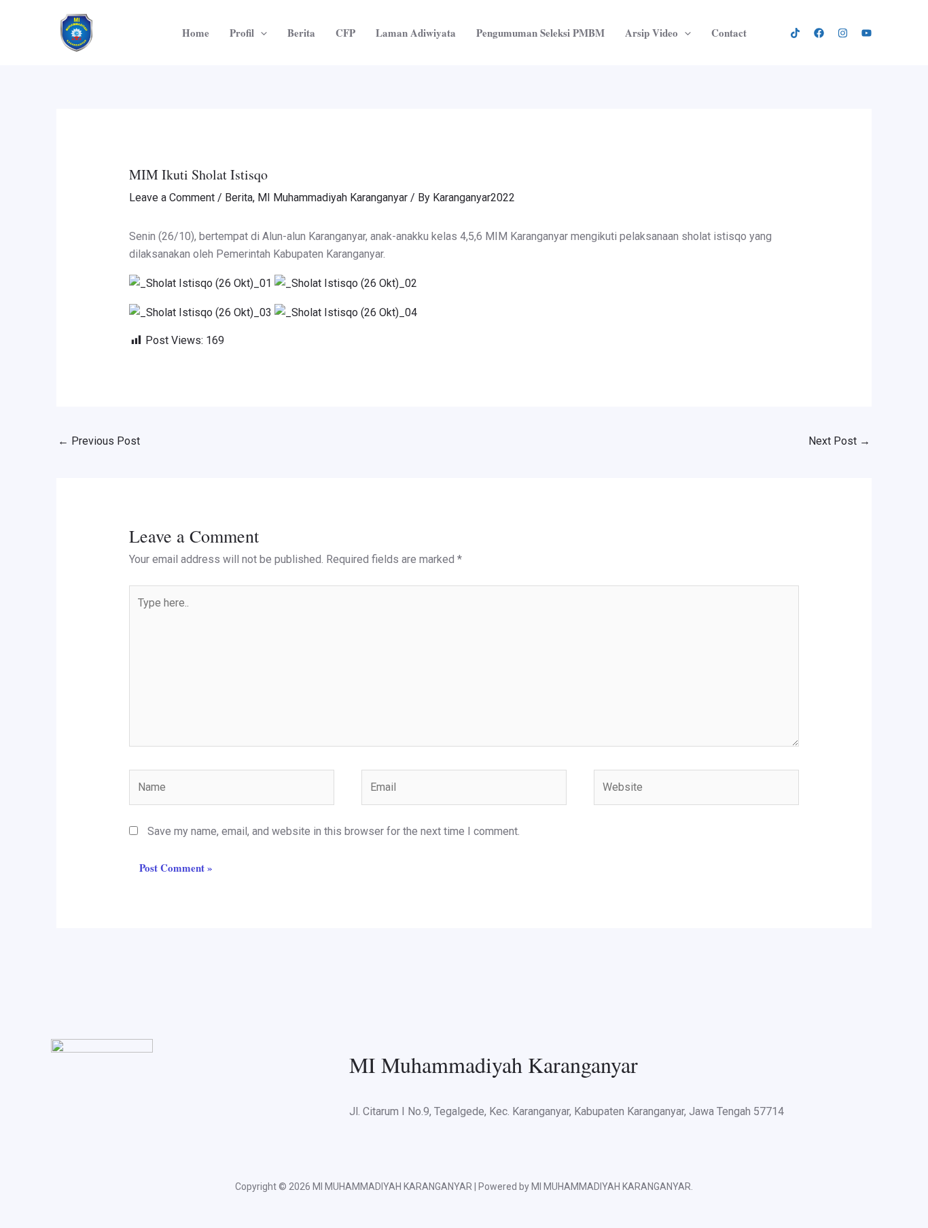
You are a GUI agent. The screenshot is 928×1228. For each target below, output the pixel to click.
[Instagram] (843, 33)
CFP (345, 32)
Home (195, 32)
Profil (242, 32)
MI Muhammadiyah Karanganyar (332, 197)
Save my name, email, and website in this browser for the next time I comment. (333, 831)
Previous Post (99, 440)
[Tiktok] (795, 33)
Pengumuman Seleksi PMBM (540, 32)
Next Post (839, 440)
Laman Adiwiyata (416, 32)
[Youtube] (866, 33)
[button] (260, 32)
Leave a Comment (172, 197)
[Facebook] (819, 33)
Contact (729, 32)
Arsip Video (651, 32)
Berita (301, 32)
